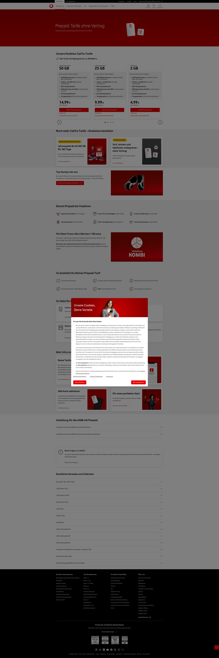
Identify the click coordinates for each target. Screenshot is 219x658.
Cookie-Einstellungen (96, 376)
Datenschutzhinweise (79, 376)
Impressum (109, 376)
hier (103, 330)
